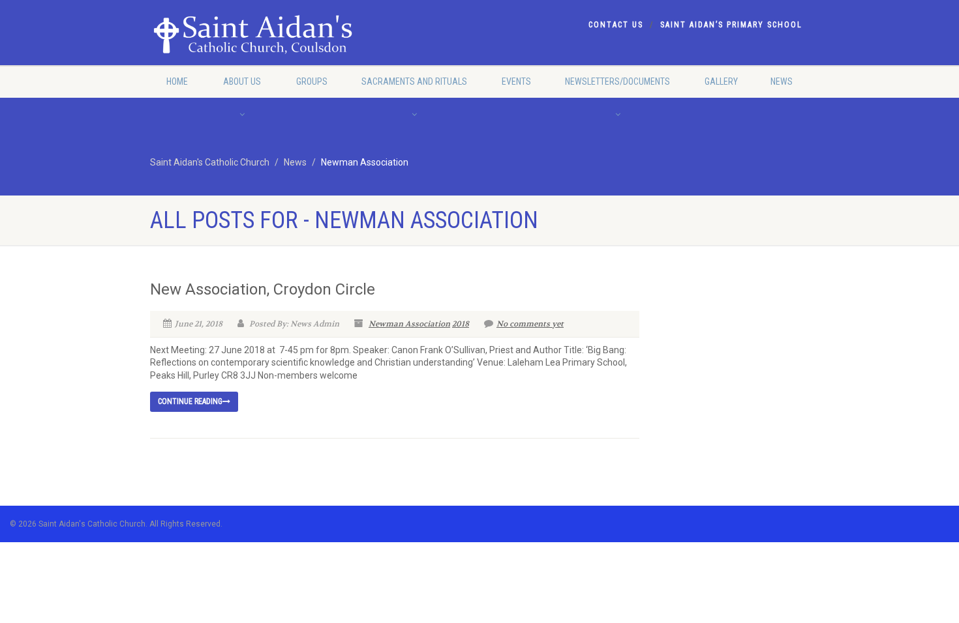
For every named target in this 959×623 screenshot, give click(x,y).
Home (177, 81)
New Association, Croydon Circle (262, 289)
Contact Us (615, 24)
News (781, 81)
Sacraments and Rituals (414, 81)
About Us (242, 81)
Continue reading (190, 401)
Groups (311, 81)
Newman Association (409, 324)
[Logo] (253, 36)
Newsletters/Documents (617, 81)
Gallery (721, 81)
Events (516, 81)
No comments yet (530, 324)
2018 (460, 324)
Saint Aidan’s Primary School (731, 24)
